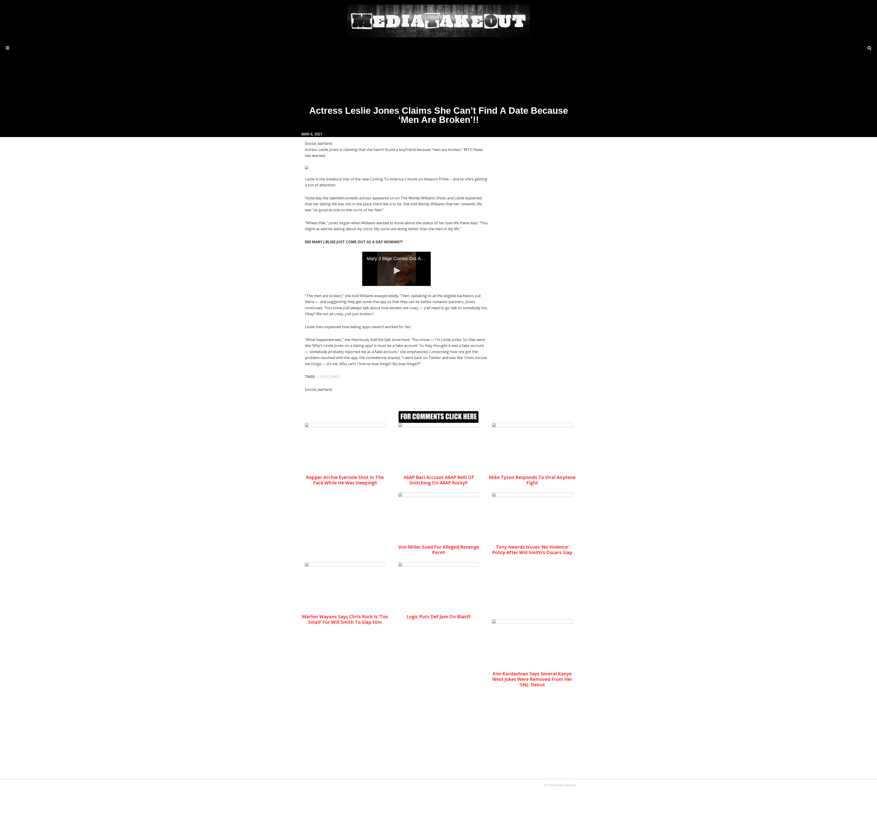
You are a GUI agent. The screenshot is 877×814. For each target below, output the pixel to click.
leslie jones (329, 376)
